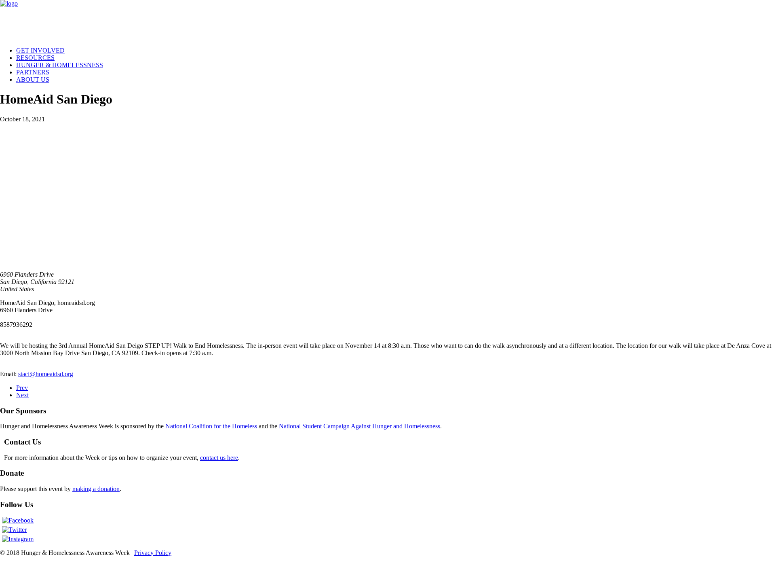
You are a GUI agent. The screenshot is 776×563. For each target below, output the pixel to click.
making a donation (96, 488)
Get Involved (40, 50)
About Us (32, 79)
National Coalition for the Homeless (211, 426)
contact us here (219, 457)
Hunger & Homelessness (59, 64)
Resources (35, 57)
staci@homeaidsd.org (45, 373)
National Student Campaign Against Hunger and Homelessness (359, 426)
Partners (32, 72)
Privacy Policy (152, 552)
